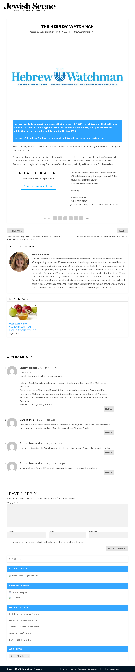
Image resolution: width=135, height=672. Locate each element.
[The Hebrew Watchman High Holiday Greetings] (22, 312)
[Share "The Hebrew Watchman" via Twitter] (60, 218)
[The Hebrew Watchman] (67, 77)
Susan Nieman (47, 31)
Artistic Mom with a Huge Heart (24, 627)
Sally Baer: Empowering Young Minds (26, 614)
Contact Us (92, 669)
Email (52, 531)
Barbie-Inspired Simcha (20, 640)
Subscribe (82, 669)
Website (93, 531)
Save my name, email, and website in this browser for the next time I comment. (48, 542)
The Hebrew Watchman (38, 186)
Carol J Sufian (27, 419)
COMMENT (12, 503)
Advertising (71, 669)
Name (10, 531)
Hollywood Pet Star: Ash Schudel (24, 620)
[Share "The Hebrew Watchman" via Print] (81, 218)
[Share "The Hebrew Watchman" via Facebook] (54, 218)
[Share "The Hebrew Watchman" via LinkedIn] (70, 218)
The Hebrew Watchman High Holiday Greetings (22, 327)
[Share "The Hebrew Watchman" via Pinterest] (65, 218)
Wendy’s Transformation (21, 633)
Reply (108, 409)
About (61, 669)
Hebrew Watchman (80, 31)
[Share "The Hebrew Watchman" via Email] (76, 218)
